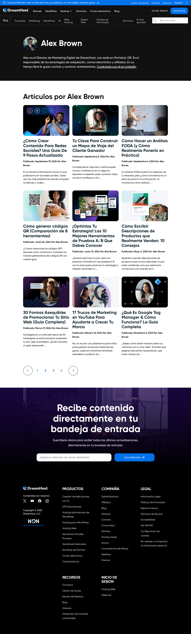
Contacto (67, 584)
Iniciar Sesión (160, 10)
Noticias (156, 3)
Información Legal (150, 496)
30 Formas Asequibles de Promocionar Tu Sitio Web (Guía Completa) (46, 317)
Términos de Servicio (152, 514)
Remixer (37, 11)
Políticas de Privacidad (153, 502)
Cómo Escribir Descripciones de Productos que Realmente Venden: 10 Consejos (143, 236)
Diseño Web (84, 21)
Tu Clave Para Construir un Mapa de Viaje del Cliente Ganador (95, 145)
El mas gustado (141, 21)
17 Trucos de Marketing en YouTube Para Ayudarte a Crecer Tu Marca (94, 320)
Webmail (106, 595)
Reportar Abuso (149, 508)
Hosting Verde (109, 537)
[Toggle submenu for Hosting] (71, 11)
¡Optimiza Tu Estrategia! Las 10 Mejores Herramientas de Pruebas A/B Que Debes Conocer (93, 236)
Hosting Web (69, 528)
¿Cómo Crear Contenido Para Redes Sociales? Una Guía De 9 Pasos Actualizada (45, 148)
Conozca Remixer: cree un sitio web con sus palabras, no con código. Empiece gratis (51, 2)
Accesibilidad (148, 519)
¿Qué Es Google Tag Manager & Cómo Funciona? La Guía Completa (141, 320)
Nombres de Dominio (73, 549)
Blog (116, 11)
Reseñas (106, 554)
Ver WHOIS (147, 525)
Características (70, 561)
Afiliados (106, 502)
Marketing (34, 21)
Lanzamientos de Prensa (114, 548)
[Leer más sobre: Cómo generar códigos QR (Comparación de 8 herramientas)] (46, 205)
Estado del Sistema (72, 596)
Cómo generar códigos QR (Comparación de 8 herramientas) (45, 231)
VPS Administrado (72, 506)
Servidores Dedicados (74, 544)
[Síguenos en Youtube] (34, 501)
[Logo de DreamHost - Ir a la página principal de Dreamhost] (16, 10)
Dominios (81, 11)
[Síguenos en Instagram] (48, 501)
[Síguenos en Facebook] (41, 501)
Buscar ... (155, 20)
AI (59, 21)
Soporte (167, 3)
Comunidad (107, 525)
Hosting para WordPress (75, 522)
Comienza (179, 10)
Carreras (106, 519)
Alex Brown (62, 242)
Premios (105, 560)
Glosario (106, 514)
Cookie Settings (154, 533)
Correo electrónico (100, 11)
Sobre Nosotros (109, 496)
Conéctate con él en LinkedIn (116, 66)
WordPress (51, 11)
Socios (105, 542)
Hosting (64, 11)
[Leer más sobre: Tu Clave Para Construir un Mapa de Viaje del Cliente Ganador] (95, 120)
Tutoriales (20, 21)
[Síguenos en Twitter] (26, 501)
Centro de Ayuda (140, 3)
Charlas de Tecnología (102, 21)
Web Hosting (68, 21)
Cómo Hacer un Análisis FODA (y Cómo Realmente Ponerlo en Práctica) (145, 148)
